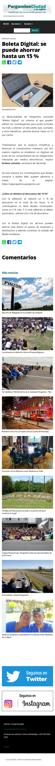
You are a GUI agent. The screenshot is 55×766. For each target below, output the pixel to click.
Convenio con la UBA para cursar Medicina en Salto (22, 471)
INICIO (6, 24)
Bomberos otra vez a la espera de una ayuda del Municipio (25, 432)
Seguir (6, 747)
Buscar (35, 30)
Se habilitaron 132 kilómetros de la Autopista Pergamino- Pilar (27, 392)
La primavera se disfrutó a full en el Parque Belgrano (23, 352)
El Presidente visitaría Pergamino (15, 595)
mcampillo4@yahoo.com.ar (15, 729)
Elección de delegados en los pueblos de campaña (22, 313)
